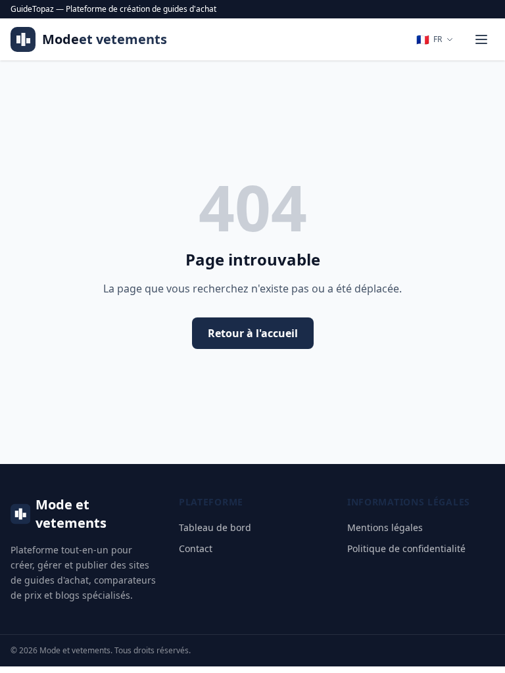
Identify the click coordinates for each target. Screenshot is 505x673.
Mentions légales (385, 527)
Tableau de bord (215, 527)
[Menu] (481, 39)
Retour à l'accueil (253, 333)
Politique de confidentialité (406, 548)
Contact (195, 548)
